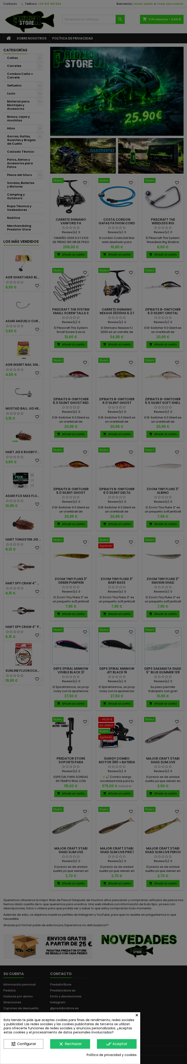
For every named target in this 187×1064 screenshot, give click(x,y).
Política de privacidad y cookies (112, 1055)
